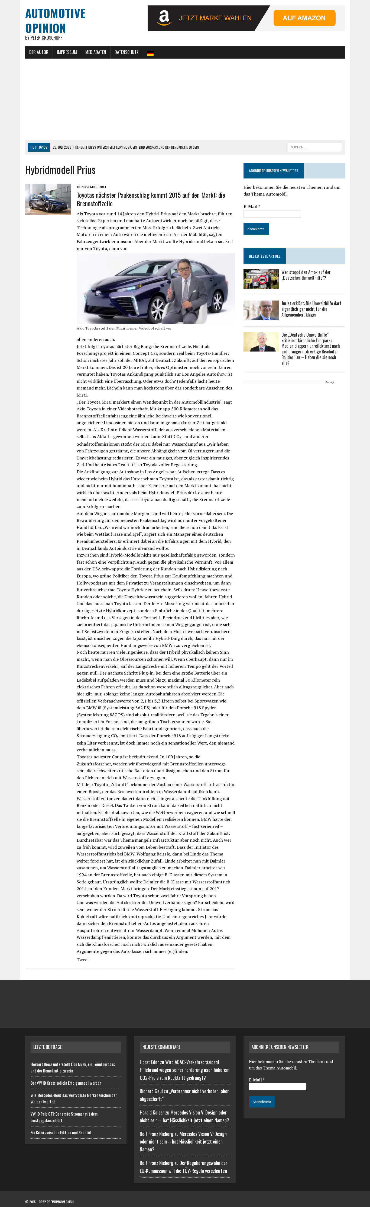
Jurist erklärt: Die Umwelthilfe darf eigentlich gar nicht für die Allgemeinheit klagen (311, 309)
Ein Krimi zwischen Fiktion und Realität (61, 1132)
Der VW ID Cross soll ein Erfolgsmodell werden (66, 1083)
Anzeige (330, 382)
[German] (150, 52)
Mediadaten (95, 52)
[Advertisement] (185, 99)
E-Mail (252, 206)
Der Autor (38, 52)
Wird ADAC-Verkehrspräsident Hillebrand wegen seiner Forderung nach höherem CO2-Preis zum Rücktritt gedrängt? (184, 1069)
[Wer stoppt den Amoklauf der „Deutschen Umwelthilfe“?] (261, 285)
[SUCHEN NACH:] (315, 146)
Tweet (83, 960)
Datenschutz (127, 52)
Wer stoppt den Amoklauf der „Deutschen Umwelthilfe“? (306, 275)
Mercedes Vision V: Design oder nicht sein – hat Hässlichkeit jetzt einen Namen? (183, 1141)
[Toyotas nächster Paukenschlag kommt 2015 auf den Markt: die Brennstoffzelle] (48, 211)
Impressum (67, 52)
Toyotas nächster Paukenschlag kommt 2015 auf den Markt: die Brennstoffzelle (151, 199)
